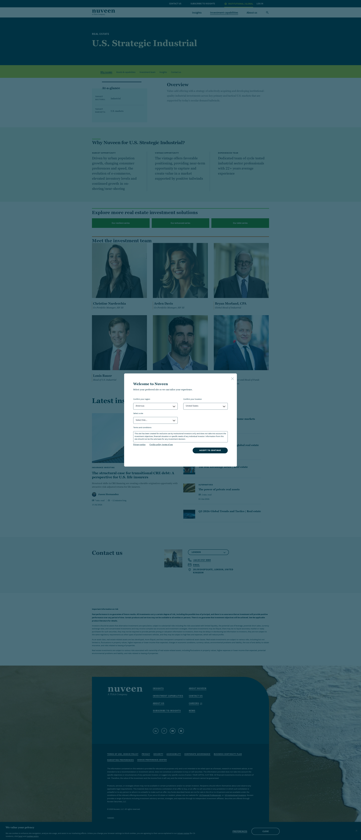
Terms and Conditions (142, 428)
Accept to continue (210, 450)
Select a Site (138, 413)
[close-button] (232, 378)
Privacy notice (139, 444)
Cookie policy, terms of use (161, 444)
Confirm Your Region (141, 399)
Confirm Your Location (192, 399)
